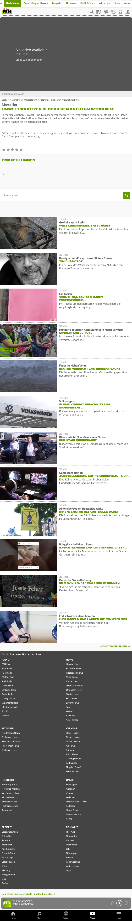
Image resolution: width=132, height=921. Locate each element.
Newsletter (71, 836)
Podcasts (70, 806)
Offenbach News (74, 690)
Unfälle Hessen (73, 742)
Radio (5, 660)
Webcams (70, 797)
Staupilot (106, 10)
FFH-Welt (72, 827)
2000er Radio (8, 677)
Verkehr (71, 728)
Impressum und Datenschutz (17, 894)
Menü (119, 918)
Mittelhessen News (11, 742)
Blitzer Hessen (73, 737)
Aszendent (7, 810)
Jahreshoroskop (9, 802)
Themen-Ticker (73, 815)
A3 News (70, 746)
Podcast (66, 918)
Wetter (113, 10)
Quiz (4, 879)
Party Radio (7, 694)
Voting (69, 819)
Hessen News (73, 664)
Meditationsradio (10, 707)
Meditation (7, 845)
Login (68, 870)
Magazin (56, 3)
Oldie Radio (7, 686)
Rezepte (6, 840)
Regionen (8, 728)
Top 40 (5, 711)
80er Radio (7, 669)
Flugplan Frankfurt (75, 767)
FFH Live (6, 664)
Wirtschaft (104, 3)
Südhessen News (10, 750)
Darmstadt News (74, 686)
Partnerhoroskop (10, 806)
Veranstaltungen (10, 832)
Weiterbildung (73, 866)
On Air (70, 780)
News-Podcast (73, 810)
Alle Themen (72, 720)
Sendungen (71, 785)
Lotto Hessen (8, 862)
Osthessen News (10, 737)
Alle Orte (70, 716)
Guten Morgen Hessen (36, 3)
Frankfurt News (73, 669)
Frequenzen (71, 845)
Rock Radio (7, 681)
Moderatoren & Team (76, 802)
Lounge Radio (8, 699)
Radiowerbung (73, 862)
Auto (127, 3)
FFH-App (70, 832)
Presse (69, 858)
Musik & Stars (87, 3)
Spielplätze (7, 836)
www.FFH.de (22, 654)
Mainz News (72, 677)
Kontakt (70, 840)
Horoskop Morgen (11, 789)
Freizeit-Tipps (8, 853)
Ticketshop (7, 858)
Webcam (120, 10)
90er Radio (7, 673)
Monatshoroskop (10, 797)
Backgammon (8, 875)
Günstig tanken (73, 759)
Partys (5, 883)
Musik (39, 918)
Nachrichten (12, 3)
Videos (69, 793)
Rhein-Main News (10, 746)
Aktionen (70, 3)
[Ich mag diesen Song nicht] (126, 903)
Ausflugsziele (8, 849)
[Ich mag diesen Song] (113, 903)
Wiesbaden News (74, 673)
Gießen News (72, 694)
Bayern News (72, 703)
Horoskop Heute (10, 785)
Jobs (68, 849)
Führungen (71, 853)
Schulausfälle (72, 772)
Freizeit (7, 827)
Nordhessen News (11, 733)
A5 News (70, 750)
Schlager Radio (9, 690)
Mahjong (6, 870)
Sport (117, 3)
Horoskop (8, 780)
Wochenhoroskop (10, 793)
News (69, 660)
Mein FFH (127, 10)
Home (13, 918)
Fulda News (71, 699)
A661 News (72, 754)
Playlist (98, 10)
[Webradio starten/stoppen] (119, 903)
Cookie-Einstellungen (45, 894)
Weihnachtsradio (10, 703)
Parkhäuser (71, 763)
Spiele (5, 866)
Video (4, 100)
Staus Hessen (72, 733)
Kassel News (72, 681)
